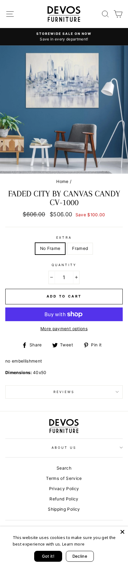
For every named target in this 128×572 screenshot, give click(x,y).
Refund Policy (63, 498)
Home (62, 181)
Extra (63, 237)
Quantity (64, 265)
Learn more (73, 544)
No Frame (50, 248)
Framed (80, 248)
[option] (64, 36)
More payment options (64, 328)
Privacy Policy (64, 488)
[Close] (122, 532)
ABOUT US (64, 447)
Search (64, 468)
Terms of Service (64, 478)
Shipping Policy (64, 509)
